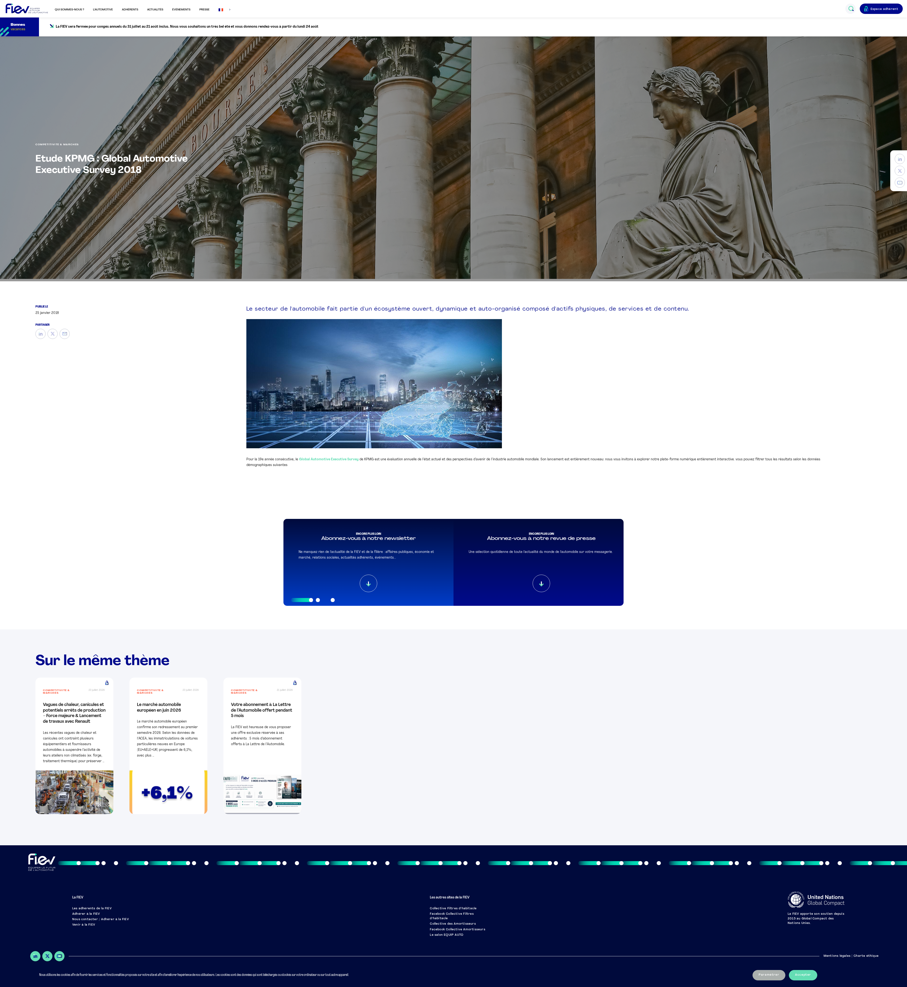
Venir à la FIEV (83, 924)
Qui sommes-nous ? (69, 9)
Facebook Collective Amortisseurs (457, 929)
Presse (204, 9)
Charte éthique (866, 956)
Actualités (155, 9)
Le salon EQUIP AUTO (446, 935)
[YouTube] (900, 183)
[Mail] (65, 334)
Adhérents (130, 9)
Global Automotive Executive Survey (329, 459)
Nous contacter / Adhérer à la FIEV (100, 919)
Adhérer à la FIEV (86, 914)
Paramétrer (769, 975)
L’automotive (103, 9)
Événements (181, 9)
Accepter (803, 975)
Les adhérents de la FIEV (92, 908)
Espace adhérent (884, 9)
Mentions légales (837, 956)
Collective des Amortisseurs (453, 924)
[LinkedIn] (900, 159)
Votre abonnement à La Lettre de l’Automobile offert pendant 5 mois (261, 710)
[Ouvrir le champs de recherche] (850, 9)
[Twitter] (900, 171)
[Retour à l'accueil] (27, 9)
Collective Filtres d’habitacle (453, 908)
